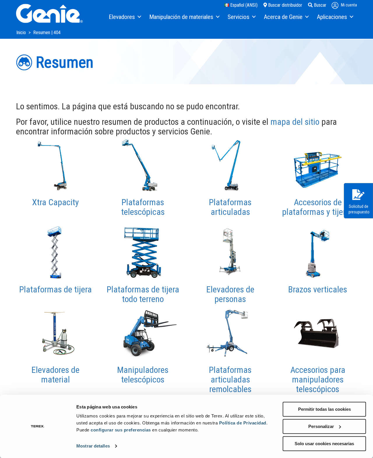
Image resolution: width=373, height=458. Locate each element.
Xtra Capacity (55, 202)
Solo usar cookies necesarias (324, 443)
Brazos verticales (317, 289)
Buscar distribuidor (284, 5)
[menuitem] (124, 17)
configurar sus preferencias (121, 429)
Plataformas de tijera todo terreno (143, 294)
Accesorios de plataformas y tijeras (317, 207)
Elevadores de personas (230, 294)
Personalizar (321, 426)
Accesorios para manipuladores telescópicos (317, 379)
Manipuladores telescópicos (142, 375)
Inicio (21, 32)
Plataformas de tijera (55, 289)
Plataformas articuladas (230, 207)
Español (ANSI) (243, 5)
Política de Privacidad (242, 422)
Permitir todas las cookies (324, 409)
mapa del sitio (294, 122)
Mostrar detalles (93, 446)
